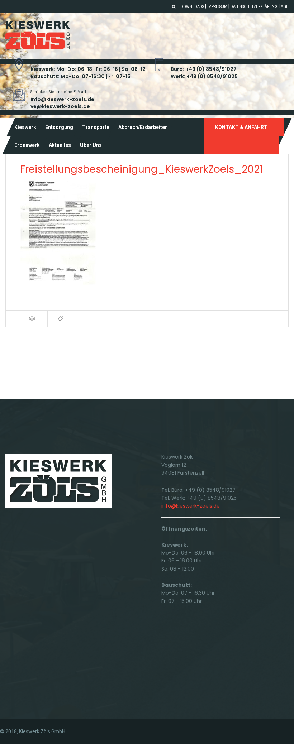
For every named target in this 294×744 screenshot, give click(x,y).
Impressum (217, 7)
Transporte (95, 127)
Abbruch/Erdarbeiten (143, 127)
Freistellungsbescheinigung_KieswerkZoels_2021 (141, 169)
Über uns (91, 145)
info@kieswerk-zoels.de (62, 99)
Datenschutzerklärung (254, 7)
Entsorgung (59, 127)
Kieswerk (25, 127)
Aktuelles (60, 145)
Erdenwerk (27, 145)
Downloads (192, 7)
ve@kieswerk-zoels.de (60, 106)
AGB (285, 7)
